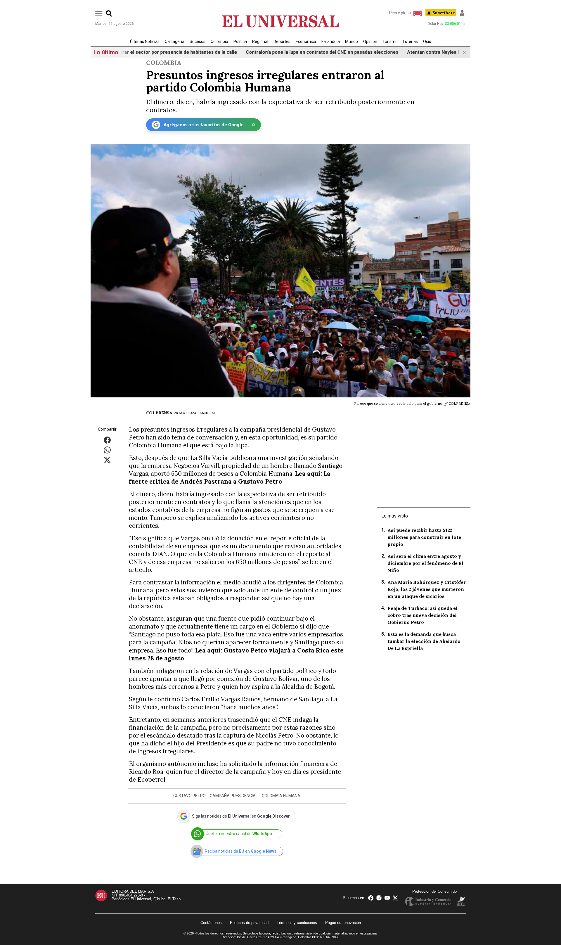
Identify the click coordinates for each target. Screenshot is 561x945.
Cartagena (174, 41)
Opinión (370, 41)
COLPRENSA (159, 413)
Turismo (390, 41)
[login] (462, 13)
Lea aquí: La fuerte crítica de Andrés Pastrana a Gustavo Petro (229, 477)
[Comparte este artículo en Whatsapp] (107, 449)
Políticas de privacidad (249, 923)
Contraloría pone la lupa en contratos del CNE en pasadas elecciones (297, 52)
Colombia (219, 41)
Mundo (351, 41)
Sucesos (197, 41)
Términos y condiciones (297, 923)
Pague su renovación (343, 923)
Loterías (410, 41)
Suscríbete (443, 12)
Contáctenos (211, 923)
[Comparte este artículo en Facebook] (107, 439)
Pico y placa (400, 13)
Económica (306, 41)
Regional (260, 41)
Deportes (281, 41)
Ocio (427, 41)
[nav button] (99, 13)
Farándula (330, 41)
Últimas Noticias (145, 41)
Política (240, 41)
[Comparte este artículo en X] (107, 459)
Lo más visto (394, 516)
